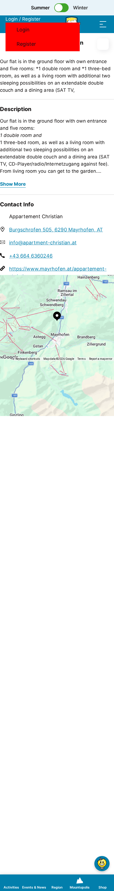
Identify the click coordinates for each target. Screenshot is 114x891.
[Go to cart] (80, 24)
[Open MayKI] (102, 863)
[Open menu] (102, 24)
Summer (40, 7)
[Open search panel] (91, 24)
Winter (80, 7)
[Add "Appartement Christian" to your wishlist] (102, 44)
